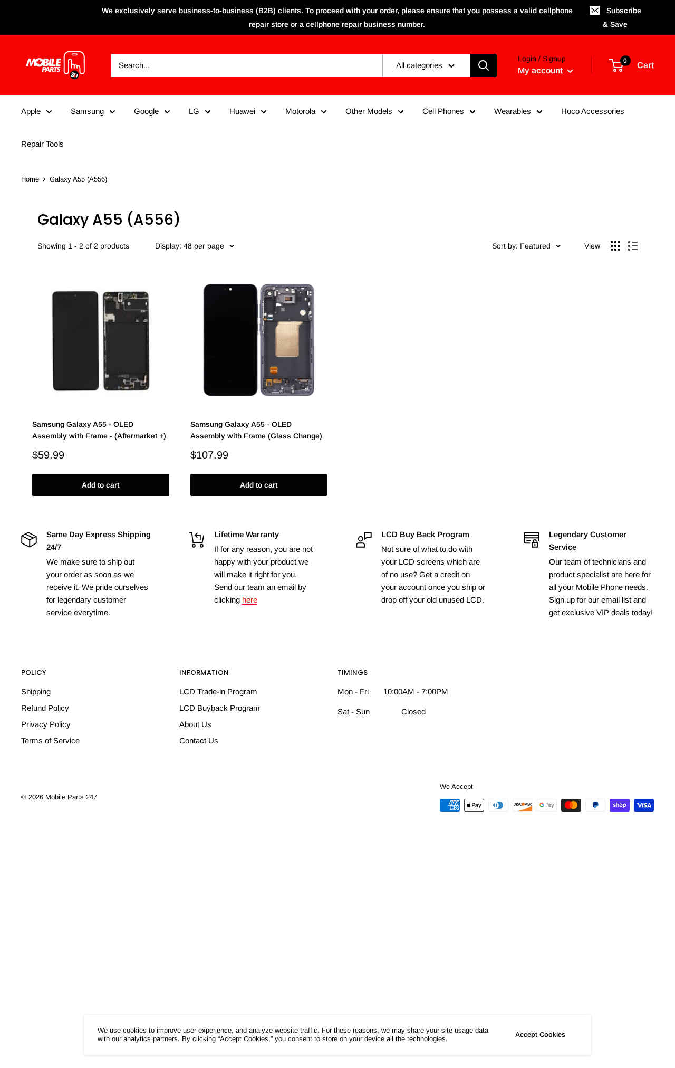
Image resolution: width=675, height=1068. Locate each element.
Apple (31, 111)
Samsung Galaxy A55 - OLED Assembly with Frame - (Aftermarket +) (99, 430)
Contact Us (198, 740)
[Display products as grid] (615, 246)
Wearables (512, 111)
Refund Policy (45, 707)
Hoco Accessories (592, 111)
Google (146, 111)
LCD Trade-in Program (218, 691)
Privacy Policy (46, 724)
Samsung (87, 111)
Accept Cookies (540, 1034)
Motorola (300, 111)
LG (194, 111)
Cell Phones (443, 111)
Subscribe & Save (622, 17)
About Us (195, 724)
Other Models (368, 111)
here (249, 599)
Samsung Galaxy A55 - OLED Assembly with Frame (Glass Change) (256, 430)
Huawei (242, 111)
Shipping (36, 691)
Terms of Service (50, 740)
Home (30, 179)
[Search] (483, 65)
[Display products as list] (633, 246)
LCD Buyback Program (219, 707)
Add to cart (100, 485)
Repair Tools (42, 143)
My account (541, 70)
